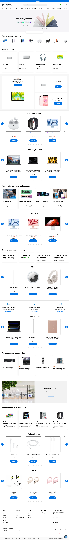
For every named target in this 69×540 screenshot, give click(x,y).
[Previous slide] (2, 123)
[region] (34, 21)
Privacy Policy (7, 538)
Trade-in (17, 513)
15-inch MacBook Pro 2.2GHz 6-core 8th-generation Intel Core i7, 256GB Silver (13, 171)
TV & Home (5, 520)
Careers (29, 517)
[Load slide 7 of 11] (36, 32)
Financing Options (60, 311)
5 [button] (33, 144)
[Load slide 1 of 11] (27, 32)
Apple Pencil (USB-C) (13, 287)
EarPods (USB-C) (13, 454)
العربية (62, 4)
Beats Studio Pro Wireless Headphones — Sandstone (52, 288)
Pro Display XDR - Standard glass (52, 234)
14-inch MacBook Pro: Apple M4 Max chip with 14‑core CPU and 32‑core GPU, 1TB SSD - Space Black (33, 171)
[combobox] (35, 5)
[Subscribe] (20, 530)
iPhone (4, 515)
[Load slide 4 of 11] (31, 32)
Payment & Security (34, 311)
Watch (4, 517)
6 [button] (35, 144)
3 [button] (30, 144)
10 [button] (41, 144)
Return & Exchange (44, 513)
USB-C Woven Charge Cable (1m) (52, 454)
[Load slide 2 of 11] (28, 32)
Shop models (13, 240)
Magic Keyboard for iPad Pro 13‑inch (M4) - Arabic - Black (13, 338)
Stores (29, 515)
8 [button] (38, 144)
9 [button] (40, 144)
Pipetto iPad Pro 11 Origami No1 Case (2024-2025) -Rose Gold (52, 338)
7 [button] (36, 144)
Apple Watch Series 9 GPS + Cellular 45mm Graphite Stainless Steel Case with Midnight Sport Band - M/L (33, 134)
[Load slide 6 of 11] (34, 32)
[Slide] (34, 21)
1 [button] (27, 144)
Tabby (17, 515)
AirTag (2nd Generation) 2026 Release (33, 287)
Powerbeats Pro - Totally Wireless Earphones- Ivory (33, 492)
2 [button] (28, 144)
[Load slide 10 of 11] (40, 32)
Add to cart (14, 140)
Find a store (51, 395)
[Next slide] (68, 42)
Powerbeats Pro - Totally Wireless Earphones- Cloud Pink (52, 492)
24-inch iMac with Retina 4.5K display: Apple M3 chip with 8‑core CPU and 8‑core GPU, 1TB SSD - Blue (52, 134)
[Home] (4, 5)
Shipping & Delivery (8, 311)
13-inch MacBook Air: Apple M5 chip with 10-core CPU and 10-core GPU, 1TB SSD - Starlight (52, 171)
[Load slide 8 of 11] (37, 32)
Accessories (5, 522)
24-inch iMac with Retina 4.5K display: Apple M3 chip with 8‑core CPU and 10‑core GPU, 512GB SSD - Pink (33, 235)
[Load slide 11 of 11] (42, 32)
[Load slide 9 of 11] (39, 32)
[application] (66, 537)
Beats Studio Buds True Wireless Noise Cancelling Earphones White (14, 134)
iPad (4, 513)
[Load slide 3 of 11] (30, 32)
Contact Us (30, 513)
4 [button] (32, 144)
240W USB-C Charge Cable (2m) (33, 454)
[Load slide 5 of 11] (33, 32)
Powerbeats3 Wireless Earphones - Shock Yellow (14, 492)
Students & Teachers (20, 517)
